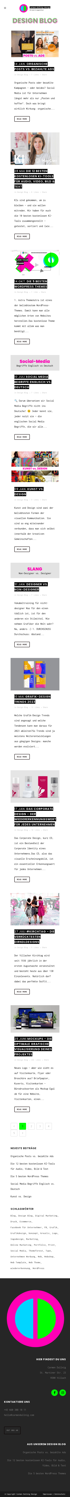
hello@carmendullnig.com (19, 1415)
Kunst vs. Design (21, 1196)
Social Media (18, 1251)
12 (35, 707)
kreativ (45, 1233)
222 (36, 1060)
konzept (33, 1233)
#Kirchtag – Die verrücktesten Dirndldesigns (34, 936)
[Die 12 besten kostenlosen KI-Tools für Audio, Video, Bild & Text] (35, 148)
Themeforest (36, 1251)
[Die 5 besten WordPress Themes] (35, 262)
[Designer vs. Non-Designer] (35, 570)
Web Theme (35, 1262)
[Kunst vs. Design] (35, 466)
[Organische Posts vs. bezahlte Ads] (35, 44)
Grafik (53, 1227)
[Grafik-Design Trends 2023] (35, 674)
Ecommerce (25, 1222)
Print (51, 1245)
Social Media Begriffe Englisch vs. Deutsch (32, 382)
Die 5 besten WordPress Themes (29, 1176)
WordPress (38, 1268)
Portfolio (40, 1245)
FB (45, 1227)
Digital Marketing (46, 1216)
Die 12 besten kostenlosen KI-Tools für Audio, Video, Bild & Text (36, 1463)
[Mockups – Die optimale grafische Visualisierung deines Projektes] (35, 1019)
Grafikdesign (18, 1233)
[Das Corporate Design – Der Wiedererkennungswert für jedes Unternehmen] (35, 786)
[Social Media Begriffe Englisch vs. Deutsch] (35, 363)
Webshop (49, 1257)
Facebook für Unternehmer (26, 1227)
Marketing (32, 1239)
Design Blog (22, 75)
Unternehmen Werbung (23, 1257)
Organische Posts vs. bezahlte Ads (32, 1156)
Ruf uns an (12, 1430)
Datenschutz (60, 1494)
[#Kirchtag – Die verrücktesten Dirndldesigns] (35, 909)
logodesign (17, 1239)
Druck (14, 1222)
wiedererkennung (20, 1268)
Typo (48, 1251)
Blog (13, 1216)
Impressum (47, 1494)
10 (35, 830)
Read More (22, 119)
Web (40, 1257)
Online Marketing (21, 1245)
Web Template (18, 1262)
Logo (54, 1233)
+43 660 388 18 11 (15, 1409)
